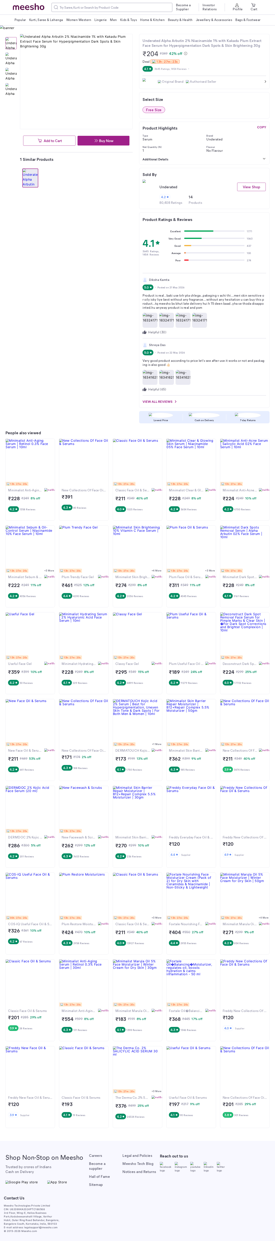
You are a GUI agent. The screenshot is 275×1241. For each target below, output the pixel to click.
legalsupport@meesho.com (41, 1227)
